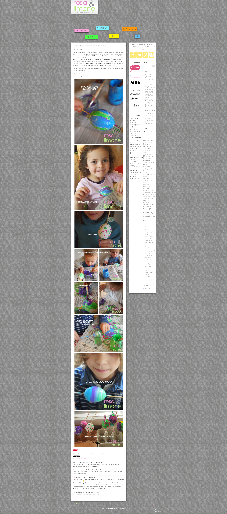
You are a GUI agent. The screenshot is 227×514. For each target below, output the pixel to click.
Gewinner (146, 172)
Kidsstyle (146, 186)
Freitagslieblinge (148, 169)
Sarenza (150, 210)
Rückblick (145, 211)
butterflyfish (149, 238)
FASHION (81, 30)
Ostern (92, 458)
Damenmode (147, 154)
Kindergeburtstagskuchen (151, 192)
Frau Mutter (148, 240)
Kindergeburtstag (152, 190)
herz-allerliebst (149, 251)
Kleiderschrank (149, 197)
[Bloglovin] (146, 288)
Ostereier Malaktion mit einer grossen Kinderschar (89, 46)
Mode (144, 200)
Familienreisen (146, 160)
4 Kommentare (94, 454)
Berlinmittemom (148, 150)
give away (146, 176)
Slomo (147, 268)
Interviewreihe (148, 180)
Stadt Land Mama (148, 273)
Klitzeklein (148, 259)
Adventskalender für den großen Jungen (150, 117)
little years (148, 263)
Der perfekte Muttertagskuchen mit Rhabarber (150, 88)
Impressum (74, 509)
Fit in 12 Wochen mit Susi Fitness (149, 83)
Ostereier (86, 458)
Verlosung (146, 215)
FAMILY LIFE (129, 29)
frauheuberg (149, 242)
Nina (74, 477)
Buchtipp (145, 152)
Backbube (148, 231)
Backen (146, 144)
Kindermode (150, 194)
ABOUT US (102, 28)
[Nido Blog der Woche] (135, 83)
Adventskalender (148, 140)
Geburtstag (146, 170)
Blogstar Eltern (149, 236)
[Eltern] (135, 72)
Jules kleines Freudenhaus (149, 254)
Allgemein (110, 454)
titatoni (147, 278)
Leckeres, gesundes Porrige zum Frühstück (149, 105)
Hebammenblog (150, 250)
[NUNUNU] (135, 99)
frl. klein (147, 244)
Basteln (146, 146)
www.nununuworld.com (149, 218)
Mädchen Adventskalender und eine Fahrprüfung (150, 111)
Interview (147, 179)
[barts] (135, 108)
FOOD (91, 37)
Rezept (147, 208)
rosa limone (85, 454)
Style (152, 213)
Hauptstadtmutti (150, 248)
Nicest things (149, 265)
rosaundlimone (84, 7)
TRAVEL (114, 36)
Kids (144, 182)
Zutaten (145, 220)
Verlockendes (149, 280)
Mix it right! (148, 74)
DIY (137, 36)
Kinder (81, 458)
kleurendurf (76, 470)
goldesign (148, 246)
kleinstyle (148, 257)
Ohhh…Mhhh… (149, 267)
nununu (145, 202)
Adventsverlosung (147, 142)
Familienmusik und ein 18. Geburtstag (149, 121)
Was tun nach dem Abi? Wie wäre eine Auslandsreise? (149, 93)
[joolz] (135, 94)
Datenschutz (158, 511)
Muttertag (149, 200)
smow (147, 270)
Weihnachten (149, 217)
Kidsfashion (147, 184)
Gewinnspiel (149, 174)
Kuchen (145, 198)
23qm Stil (148, 229)
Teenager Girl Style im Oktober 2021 (149, 78)
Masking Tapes (151, 198)
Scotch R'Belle (147, 213)
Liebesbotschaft (150, 261)
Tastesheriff (148, 276)
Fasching (145, 162)
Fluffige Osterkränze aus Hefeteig (149, 99)
